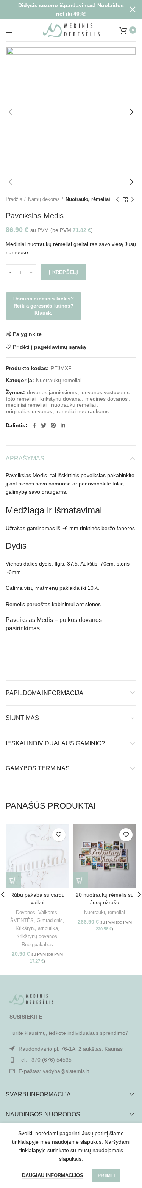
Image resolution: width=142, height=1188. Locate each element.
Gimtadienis (50, 920)
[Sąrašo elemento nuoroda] (71, 1060)
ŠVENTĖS (22, 920)
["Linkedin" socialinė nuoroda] (62, 425)
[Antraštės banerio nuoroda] (59, 9)
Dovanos (25, 912)
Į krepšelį (63, 272)
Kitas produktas (132, 200)
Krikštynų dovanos (36, 936)
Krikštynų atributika (37, 928)
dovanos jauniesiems (52, 392)
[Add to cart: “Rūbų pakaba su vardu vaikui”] (13, 880)
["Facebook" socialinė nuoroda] (35, 425)
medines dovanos (106, 399)
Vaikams (47, 912)
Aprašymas (25, 458)
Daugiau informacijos (52, 1175)
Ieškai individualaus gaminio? (55, 743)
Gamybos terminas (38, 768)
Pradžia (14, 199)
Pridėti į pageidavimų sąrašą (49, 347)
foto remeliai (21, 399)
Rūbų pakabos (37, 944)
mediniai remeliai (26, 405)
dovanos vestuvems (106, 392)
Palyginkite (27, 334)
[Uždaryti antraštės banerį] (132, 9)
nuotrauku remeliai (73, 405)
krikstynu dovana (60, 399)
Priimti (106, 1175)
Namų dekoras (44, 199)
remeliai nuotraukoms (83, 411)
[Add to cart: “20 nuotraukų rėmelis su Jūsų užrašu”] (80, 880)
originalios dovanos (29, 411)
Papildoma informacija (44, 693)
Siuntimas (22, 718)
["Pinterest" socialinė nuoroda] (53, 425)
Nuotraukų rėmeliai (88, 199)
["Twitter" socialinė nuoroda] (43, 425)
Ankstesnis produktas (117, 200)
